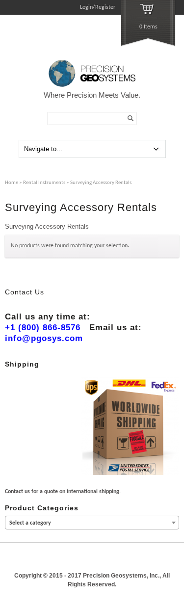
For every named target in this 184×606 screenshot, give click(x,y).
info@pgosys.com (44, 338)
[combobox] (92, 522)
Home (11, 182)
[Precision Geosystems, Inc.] (92, 85)
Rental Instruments (44, 182)
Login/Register (97, 7)
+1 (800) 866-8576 (42, 327)
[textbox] (92, 523)
